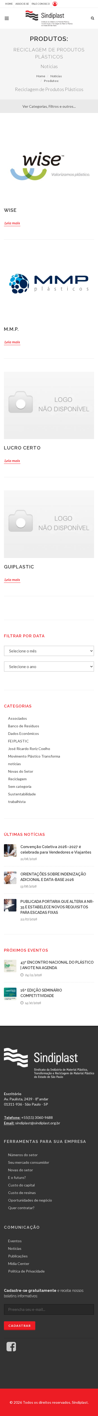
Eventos (15, 1241)
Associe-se (22, 3)
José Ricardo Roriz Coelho (29, 748)
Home (9, 3)
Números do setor (23, 1155)
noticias (14, 763)
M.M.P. (11, 329)
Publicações (18, 1256)
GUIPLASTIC (19, 566)
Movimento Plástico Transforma (34, 756)
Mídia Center (18, 1263)
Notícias (56, 76)
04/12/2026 (33, 975)
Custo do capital (21, 1185)
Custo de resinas (22, 1192)
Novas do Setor (20, 771)
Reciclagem (17, 779)
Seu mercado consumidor (28, 1162)
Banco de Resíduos (23, 726)
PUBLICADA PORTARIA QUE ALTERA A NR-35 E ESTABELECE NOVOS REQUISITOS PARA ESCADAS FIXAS (57, 907)
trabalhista (17, 801)
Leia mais (12, 223)
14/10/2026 (32, 1003)
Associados (17, 718)
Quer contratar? (21, 1207)
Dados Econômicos (23, 733)
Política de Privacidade (26, 1271)
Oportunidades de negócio (30, 1200)
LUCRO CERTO (22, 448)
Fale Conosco (41, 3)
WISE (10, 210)
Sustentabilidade (22, 794)
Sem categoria (19, 786)
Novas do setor (20, 1170)
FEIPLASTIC (18, 741)
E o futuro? (17, 1177)
